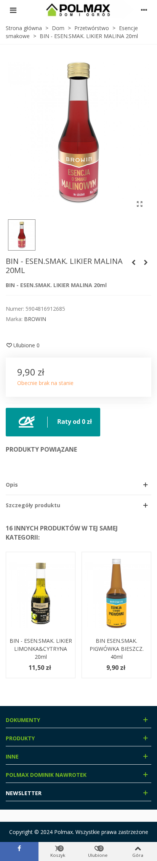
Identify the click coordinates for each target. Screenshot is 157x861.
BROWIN (35, 319)
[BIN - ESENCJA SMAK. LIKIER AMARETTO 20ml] (133, 262)
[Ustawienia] (144, 10)
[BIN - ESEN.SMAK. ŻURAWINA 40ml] (145, 262)
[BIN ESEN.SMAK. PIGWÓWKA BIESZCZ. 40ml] (116, 593)
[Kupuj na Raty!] (53, 421)
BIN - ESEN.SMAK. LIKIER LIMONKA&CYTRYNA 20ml (41, 648)
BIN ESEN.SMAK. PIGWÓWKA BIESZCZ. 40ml (117, 648)
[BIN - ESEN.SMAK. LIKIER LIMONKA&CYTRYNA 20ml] (40, 593)
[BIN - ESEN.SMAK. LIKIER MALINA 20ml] (139, 203)
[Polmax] (78, 10)
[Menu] (13, 10)
